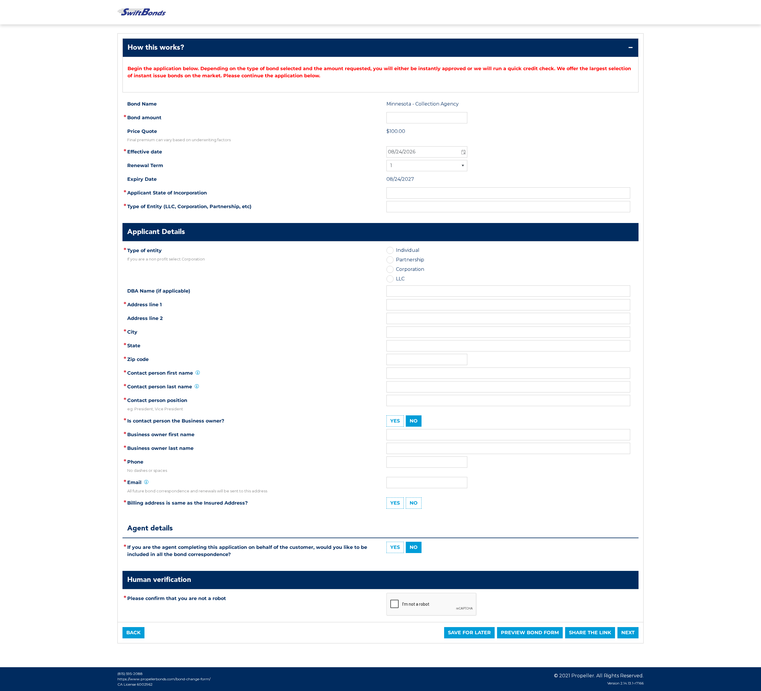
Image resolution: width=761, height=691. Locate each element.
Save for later (469, 632)
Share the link (590, 632)
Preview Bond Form (530, 632)
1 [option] (391, 165)
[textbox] (508, 304)
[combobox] (427, 152)
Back (133, 632)
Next (628, 632)
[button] (463, 152)
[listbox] (426, 165)
